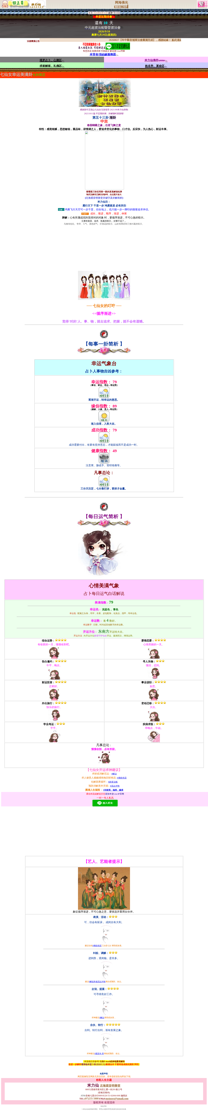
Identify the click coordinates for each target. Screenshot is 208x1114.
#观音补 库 (99, 1053)
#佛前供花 (122, 778)
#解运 (114, 774)
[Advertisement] (104, 248)
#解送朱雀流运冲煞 (97, 981)
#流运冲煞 (115, 786)
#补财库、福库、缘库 (113, 790)
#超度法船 (113, 782)
